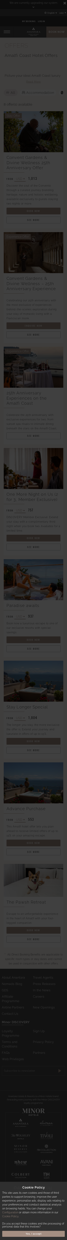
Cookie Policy (10, 1216)
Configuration (10, 1212)
